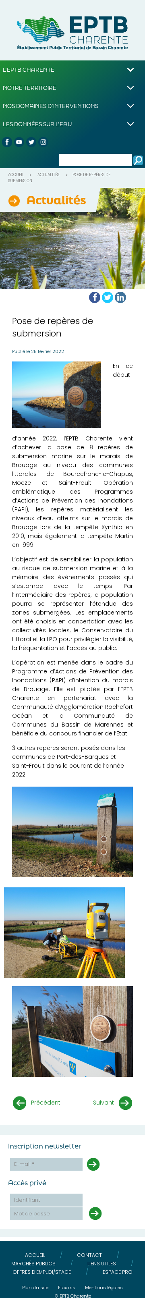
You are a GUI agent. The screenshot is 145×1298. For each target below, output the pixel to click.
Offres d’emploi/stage (41, 1272)
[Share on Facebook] (94, 297)
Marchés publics (33, 1263)
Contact (89, 1255)
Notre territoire (29, 87)
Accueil (16, 174)
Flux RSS (66, 1287)
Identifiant (27, 1199)
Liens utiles (101, 1263)
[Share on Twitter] (107, 297)
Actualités (48, 174)
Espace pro (118, 1272)
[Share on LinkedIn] (120, 297)
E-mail (24, 1164)
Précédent (45, 1103)
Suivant (103, 1103)
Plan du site (35, 1287)
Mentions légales (104, 1287)
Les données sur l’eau (37, 124)
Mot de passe (32, 1213)
